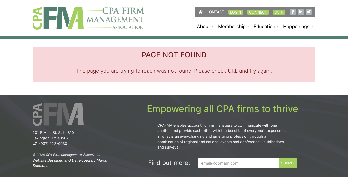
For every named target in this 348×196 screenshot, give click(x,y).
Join (279, 12)
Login (235, 12)
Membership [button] (232, 26)
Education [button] (264, 26)
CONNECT (258, 12)
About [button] (203, 26)
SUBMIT (288, 163)
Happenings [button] (296, 26)
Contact (215, 12)
